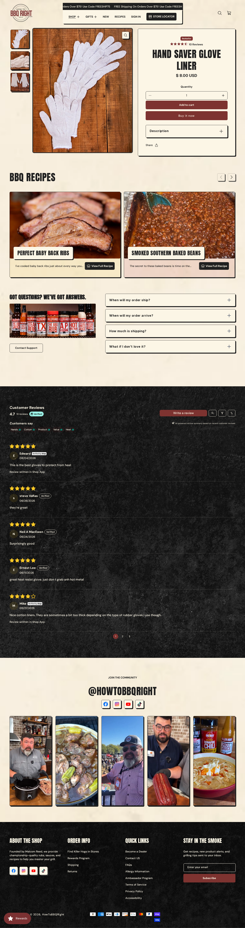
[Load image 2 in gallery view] (20, 60)
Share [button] (149, 145)
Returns (72, 871)
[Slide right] (231, 177)
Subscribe (209, 878)
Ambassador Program (139, 878)
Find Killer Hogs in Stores (83, 851)
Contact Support (26, 348)
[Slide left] (221, 177)
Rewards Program (79, 858)
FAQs (128, 865)
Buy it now (186, 116)
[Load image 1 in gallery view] (20, 39)
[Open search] (213, 413)
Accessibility (133, 898)
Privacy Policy (134, 891)
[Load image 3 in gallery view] (20, 82)
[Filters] (222, 413)
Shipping (73, 865)
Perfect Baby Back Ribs (43, 253)
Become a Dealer (136, 851)
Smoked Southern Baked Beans (166, 253)
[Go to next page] (137, 636)
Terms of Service (135, 884)
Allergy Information (137, 871)
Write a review (183, 413)
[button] (74, 17)
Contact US (132, 858)
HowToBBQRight (53, 914)
